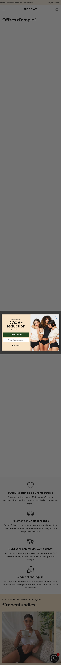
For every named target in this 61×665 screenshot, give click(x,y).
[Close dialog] (56, 317)
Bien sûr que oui (16, 335)
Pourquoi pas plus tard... (16, 340)
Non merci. (16, 345)
